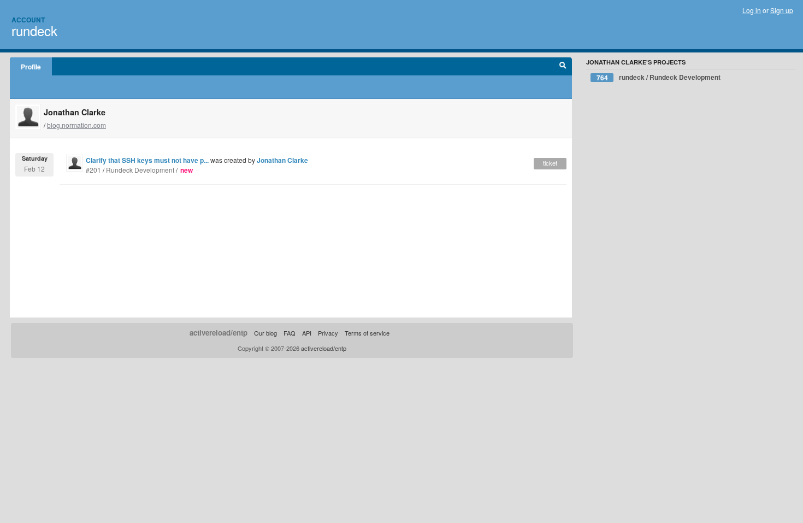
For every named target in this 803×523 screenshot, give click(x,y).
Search (563, 66)
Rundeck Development (140, 169)
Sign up (781, 10)
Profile (31, 67)
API (306, 332)
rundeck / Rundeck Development (659, 77)
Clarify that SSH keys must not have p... (147, 160)
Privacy (328, 332)
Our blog (265, 332)
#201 (93, 169)
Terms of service (367, 332)
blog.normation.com (76, 125)
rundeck (34, 30)
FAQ (290, 332)
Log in (751, 10)
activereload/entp (218, 332)
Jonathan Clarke (282, 160)
